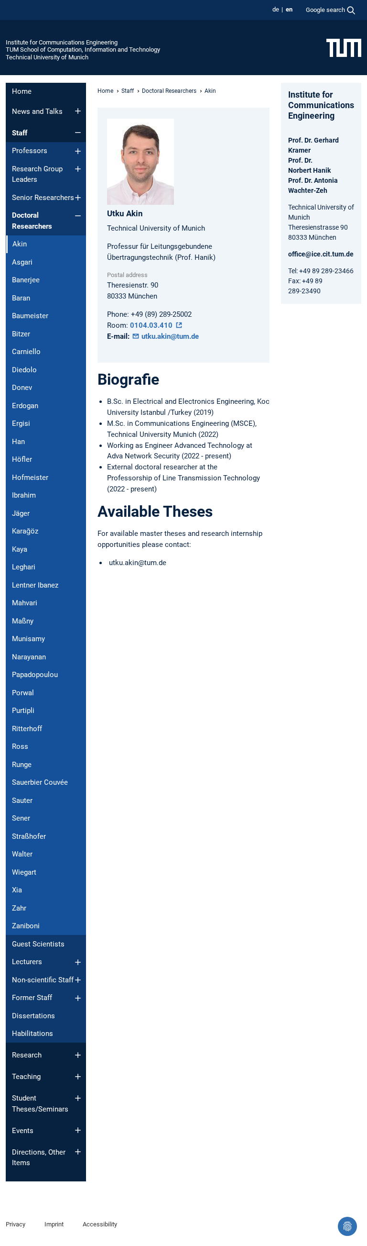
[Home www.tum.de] (343, 47)
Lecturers (27, 961)
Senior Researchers (43, 197)
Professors (29, 150)
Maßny (22, 621)
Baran (21, 298)
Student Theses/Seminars (40, 1103)
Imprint (54, 1224)
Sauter (22, 800)
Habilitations (32, 1033)
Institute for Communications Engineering (62, 42)
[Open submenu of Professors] (78, 151)
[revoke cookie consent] (347, 1226)
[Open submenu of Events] (78, 1130)
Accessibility (100, 1224)
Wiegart (24, 872)
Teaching (26, 1076)
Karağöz (25, 531)
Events (22, 1130)
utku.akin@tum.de (169, 336)
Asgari (22, 262)
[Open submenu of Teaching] (78, 1076)
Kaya (19, 549)
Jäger (21, 513)
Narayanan (29, 657)
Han (18, 441)
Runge (22, 764)
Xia (17, 890)
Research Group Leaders (37, 174)
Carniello (26, 351)
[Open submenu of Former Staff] (78, 998)
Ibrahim (24, 495)
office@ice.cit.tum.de (321, 254)
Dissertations (33, 1016)
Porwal (23, 693)
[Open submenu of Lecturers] (78, 962)
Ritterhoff (27, 728)
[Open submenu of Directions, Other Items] (78, 1151)
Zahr (19, 908)
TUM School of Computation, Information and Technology (83, 49)
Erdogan (25, 405)
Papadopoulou (35, 674)
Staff (19, 133)
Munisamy (28, 638)
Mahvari (24, 603)
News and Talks (37, 111)
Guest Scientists (38, 944)
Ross (20, 746)
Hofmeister (30, 477)
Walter (22, 854)
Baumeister (30, 316)
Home (22, 91)
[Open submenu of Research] (78, 1055)
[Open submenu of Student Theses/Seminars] (78, 1098)
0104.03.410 (152, 325)
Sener (21, 818)
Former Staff (32, 997)
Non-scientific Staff (43, 980)
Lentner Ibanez (35, 585)
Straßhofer (29, 836)
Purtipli (23, 710)
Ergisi (21, 423)
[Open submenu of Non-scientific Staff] (78, 980)
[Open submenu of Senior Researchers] (78, 197)
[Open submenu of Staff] (78, 132)
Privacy (15, 1224)
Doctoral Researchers (32, 221)
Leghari (23, 567)
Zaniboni (26, 926)
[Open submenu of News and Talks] (78, 111)
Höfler (22, 459)
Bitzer (21, 334)
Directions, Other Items (38, 1158)
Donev (22, 387)
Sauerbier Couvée (40, 782)
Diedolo (24, 370)
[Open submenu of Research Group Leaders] (78, 169)
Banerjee (26, 280)
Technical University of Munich (47, 57)
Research (27, 1055)
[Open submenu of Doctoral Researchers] (78, 216)
